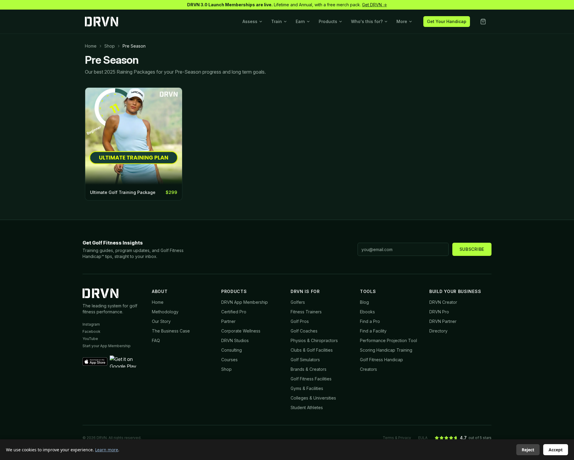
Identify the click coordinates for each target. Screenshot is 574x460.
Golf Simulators (305, 359)
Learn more (106, 450)
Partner (228, 321)
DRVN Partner (443, 321)
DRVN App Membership (244, 302)
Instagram (91, 324)
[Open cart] (483, 22)
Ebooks (367, 311)
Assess (249, 21)
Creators (368, 369)
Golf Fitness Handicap (381, 359)
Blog (364, 302)
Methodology (165, 311)
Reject (528, 450)
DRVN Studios (235, 340)
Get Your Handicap (446, 21)
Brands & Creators (308, 369)
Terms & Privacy (397, 437)
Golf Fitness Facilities (311, 378)
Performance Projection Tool (388, 340)
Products (328, 21)
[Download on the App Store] (95, 362)
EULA (423, 437)
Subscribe (471, 249)
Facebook (91, 331)
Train (276, 21)
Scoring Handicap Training (386, 350)
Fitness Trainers (306, 311)
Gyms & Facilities (307, 388)
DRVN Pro (439, 311)
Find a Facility (373, 330)
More (401, 21)
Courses (229, 359)
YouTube (90, 338)
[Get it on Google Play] (127, 362)
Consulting (231, 350)
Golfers (298, 302)
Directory (438, 330)
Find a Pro (370, 321)
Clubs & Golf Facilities (312, 350)
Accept (556, 450)
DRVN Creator (443, 302)
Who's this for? (367, 21)
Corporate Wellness (240, 330)
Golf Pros (300, 321)
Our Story (161, 321)
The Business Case (171, 330)
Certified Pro (233, 311)
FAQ (156, 340)
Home (91, 45)
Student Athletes (307, 407)
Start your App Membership (107, 346)
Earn (300, 21)
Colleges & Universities (313, 397)
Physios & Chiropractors (314, 340)
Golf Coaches (304, 330)
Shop (109, 45)
